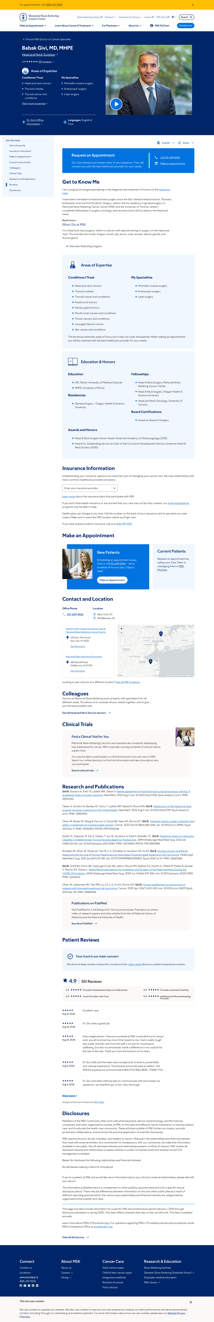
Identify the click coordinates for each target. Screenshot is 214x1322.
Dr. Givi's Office (35, 122)
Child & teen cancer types (117, 1272)
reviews (45, 61)
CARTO (191, 676)
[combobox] (90, 488)
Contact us (26, 1267)
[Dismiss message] (192, 5)
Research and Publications (22, 179)
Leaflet (170, 676)
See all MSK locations (128, 682)
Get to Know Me (17, 145)
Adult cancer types (113, 1267)
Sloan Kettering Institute (157, 1267)
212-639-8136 (117, 563)
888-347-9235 (54, 4)
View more (33, 103)
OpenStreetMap (178, 676)
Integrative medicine (114, 1277)
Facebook (25, 1285)
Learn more (68, 496)
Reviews (13, 184)
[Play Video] (116, 104)
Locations (25, 1272)
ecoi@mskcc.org (103, 1226)
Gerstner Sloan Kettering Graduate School (168, 1272)
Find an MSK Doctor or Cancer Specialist (48, 39)
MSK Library (151, 1282)
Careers (65, 1272)
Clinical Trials (15, 173)
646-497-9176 (124, 523)
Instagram (21, 1285)
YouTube (33, 1285)
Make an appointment (172, 163)
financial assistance (178, 503)
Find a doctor (110, 1287)
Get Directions (77, 646)
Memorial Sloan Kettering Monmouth (84, 656)
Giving (65, 1277)
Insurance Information (20, 151)
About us (66, 1267)
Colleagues (15, 168)
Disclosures (15, 190)
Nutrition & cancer (112, 1282)
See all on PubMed (82, 923)
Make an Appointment (20, 156)
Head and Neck (38, 54)
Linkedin (37, 1285)
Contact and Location (20, 162)
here (106, 1223)
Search (184, 17)
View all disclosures (73, 1237)
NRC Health (99, 1102)
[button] (111, 17)
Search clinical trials (83, 770)
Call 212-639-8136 (170, 157)
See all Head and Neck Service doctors (84, 712)
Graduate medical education (160, 1277)
